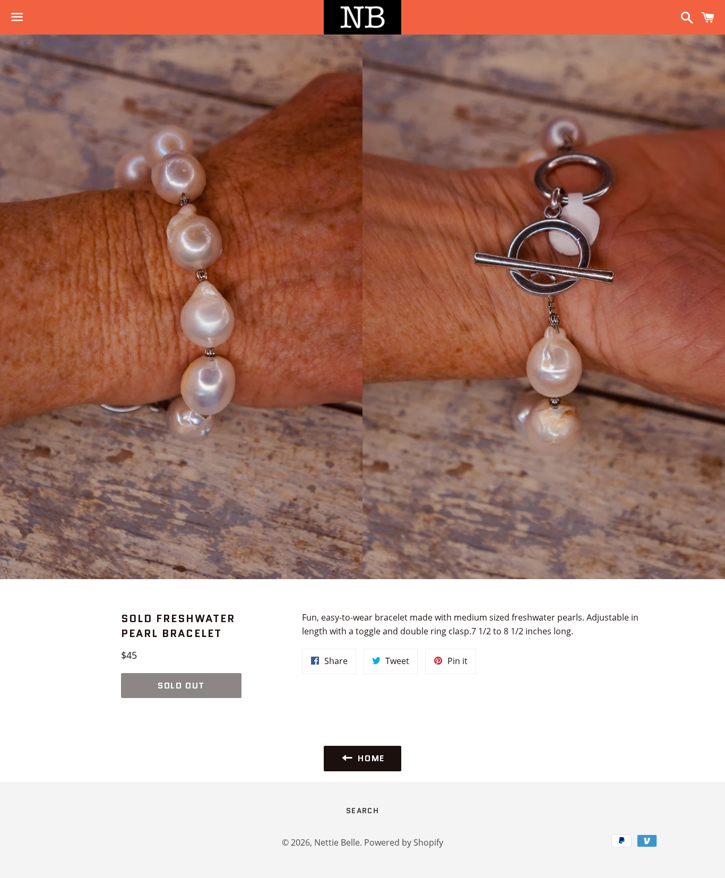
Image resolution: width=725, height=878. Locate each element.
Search (362, 810)
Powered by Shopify (403, 842)
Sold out (181, 685)
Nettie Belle (337, 842)
